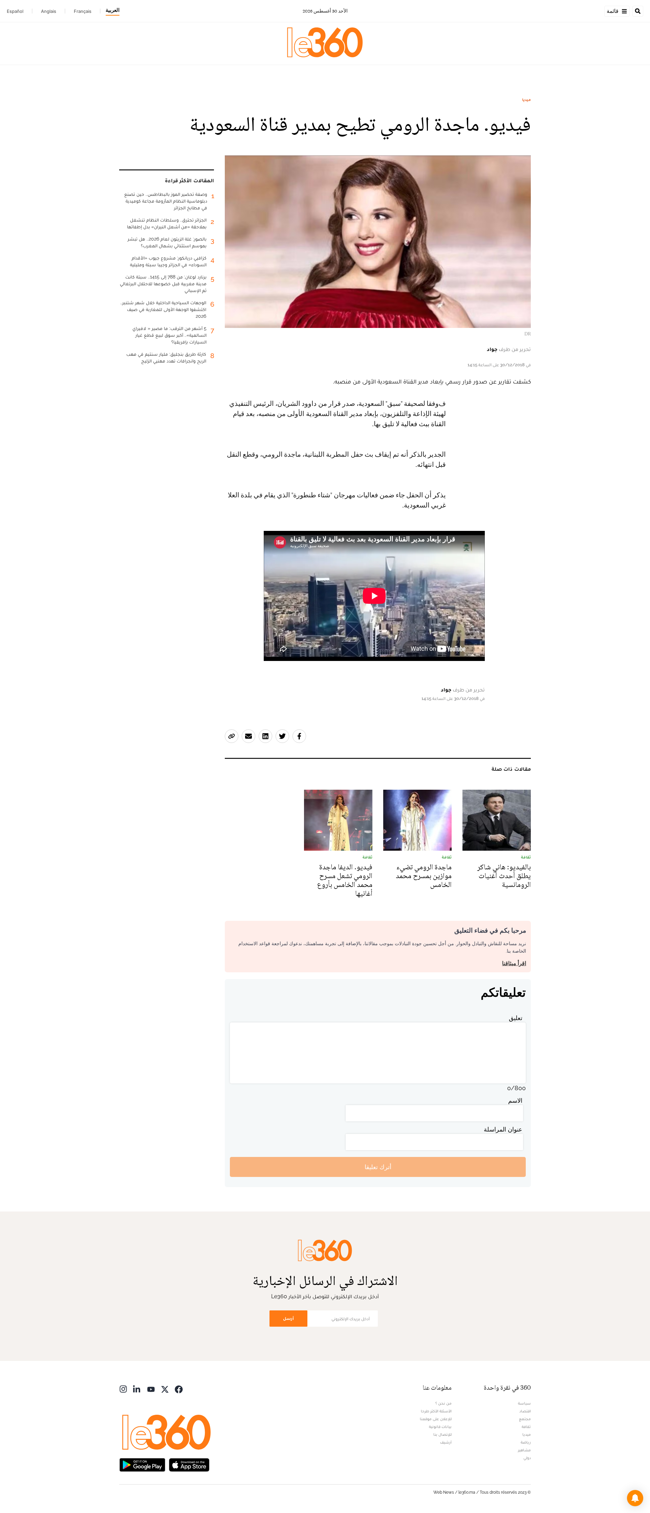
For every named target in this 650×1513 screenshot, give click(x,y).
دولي (527, 1457)
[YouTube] (151, 1388)
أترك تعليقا (378, 1166)
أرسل (288, 1318)
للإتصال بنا (442, 1434)
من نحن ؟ (443, 1403)
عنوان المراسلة (503, 1129)
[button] (635, 1498)
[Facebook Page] (179, 1388)
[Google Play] (142, 1464)
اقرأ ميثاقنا (514, 963)
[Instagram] (123, 1388)
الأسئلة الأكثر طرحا (436, 1411)
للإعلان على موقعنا (436, 1418)
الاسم (515, 1100)
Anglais (48, 11)
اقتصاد (525, 1411)
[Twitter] (165, 1388)
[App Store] (189, 1464)
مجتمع (525, 1418)
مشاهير (524, 1450)
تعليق (515, 1017)
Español (15, 11)
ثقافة (526, 1426)
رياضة (526, 1442)
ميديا (526, 99)
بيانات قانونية (440, 1426)
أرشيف (446, 1442)
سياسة (524, 1403)
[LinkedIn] (137, 1388)
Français (82, 11)
